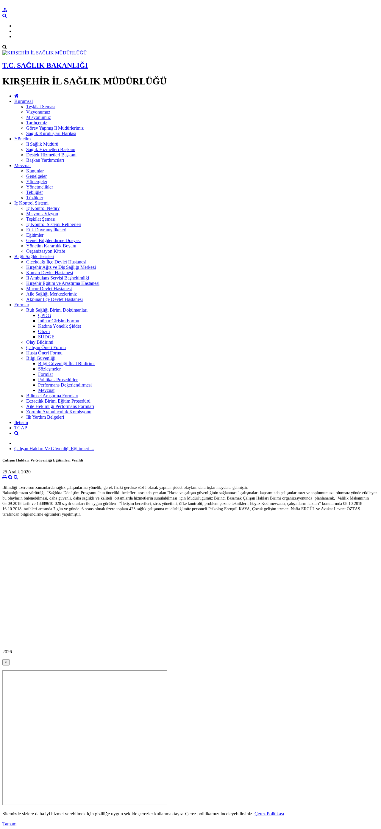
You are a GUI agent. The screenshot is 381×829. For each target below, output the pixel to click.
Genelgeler (36, 176)
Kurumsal (23, 101)
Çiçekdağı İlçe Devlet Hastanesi (56, 261)
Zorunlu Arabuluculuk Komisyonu (58, 411)
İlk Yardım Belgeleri (45, 417)
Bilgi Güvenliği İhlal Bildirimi (66, 363)
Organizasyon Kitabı (45, 251)
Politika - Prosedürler (58, 379)
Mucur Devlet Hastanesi (49, 288)
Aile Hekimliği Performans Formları (60, 406)
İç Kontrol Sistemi (31, 202)
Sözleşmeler (49, 368)
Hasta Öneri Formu (44, 352)
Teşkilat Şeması (40, 106)
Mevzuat (22, 165)
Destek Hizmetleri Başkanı (51, 154)
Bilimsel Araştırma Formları (52, 395)
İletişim (21, 422)
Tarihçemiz (36, 122)
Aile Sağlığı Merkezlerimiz (51, 293)
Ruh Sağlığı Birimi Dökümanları (57, 310)
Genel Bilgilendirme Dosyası (53, 240)
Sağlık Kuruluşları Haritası (51, 133)
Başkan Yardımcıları (45, 160)
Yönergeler (36, 181)
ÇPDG (44, 315)
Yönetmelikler (39, 186)
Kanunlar (35, 170)
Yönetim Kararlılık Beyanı (51, 245)
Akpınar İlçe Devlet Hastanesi (54, 299)
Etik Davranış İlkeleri (46, 229)
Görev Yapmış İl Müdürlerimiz (55, 128)
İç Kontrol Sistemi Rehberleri (53, 224)
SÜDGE (46, 336)
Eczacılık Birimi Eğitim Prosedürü (58, 400)
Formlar (21, 304)
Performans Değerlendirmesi (65, 384)
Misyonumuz (38, 117)
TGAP (20, 427)
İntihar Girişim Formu (58, 320)
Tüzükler (34, 197)
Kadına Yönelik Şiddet (59, 326)
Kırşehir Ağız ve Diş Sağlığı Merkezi (61, 267)
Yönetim (22, 138)
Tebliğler (34, 192)
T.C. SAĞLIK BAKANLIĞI (45, 65)
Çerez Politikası (269, 813)
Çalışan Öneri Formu (46, 347)
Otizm (44, 331)
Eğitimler (34, 235)
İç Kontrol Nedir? (43, 208)
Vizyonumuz (38, 111)
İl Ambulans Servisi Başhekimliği (57, 277)
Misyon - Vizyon (42, 213)
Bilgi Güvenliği (40, 358)
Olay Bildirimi (39, 342)
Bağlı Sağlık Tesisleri (34, 256)
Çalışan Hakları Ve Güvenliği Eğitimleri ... (54, 448)
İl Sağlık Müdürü (42, 144)
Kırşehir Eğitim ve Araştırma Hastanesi (62, 283)
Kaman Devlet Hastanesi (49, 272)
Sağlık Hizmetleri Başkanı (50, 149)
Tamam (9, 823)
